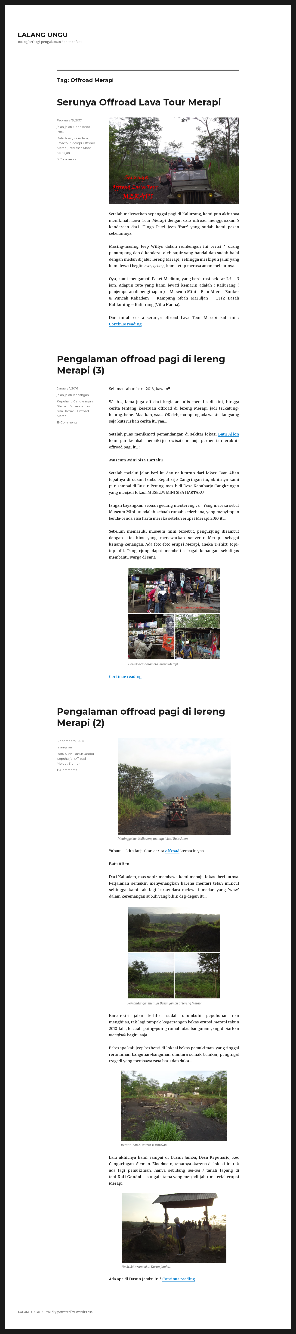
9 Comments (66, 159)
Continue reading (125, 324)
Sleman (74, 763)
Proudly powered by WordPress (68, 1312)
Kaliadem (81, 138)
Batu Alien (64, 138)
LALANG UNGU (43, 35)
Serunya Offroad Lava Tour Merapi (139, 102)
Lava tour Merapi (69, 143)
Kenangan (81, 395)
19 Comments (67, 422)
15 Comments (67, 770)
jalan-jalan (64, 127)
